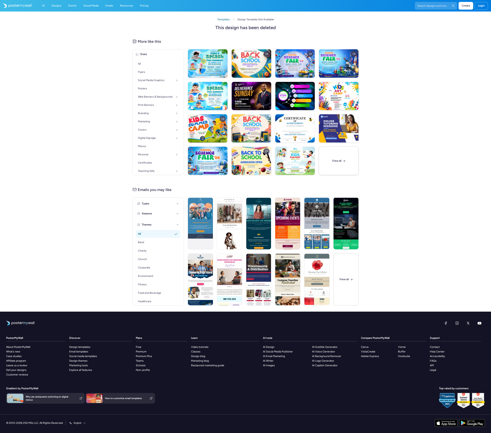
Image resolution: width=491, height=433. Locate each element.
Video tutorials (199, 347)
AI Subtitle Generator (325, 347)
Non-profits (143, 370)
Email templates (78, 351)
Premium (141, 351)
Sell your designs (16, 370)
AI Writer (268, 360)
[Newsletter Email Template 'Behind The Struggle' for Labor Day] (317, 223)
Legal (433, 370)
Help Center (437, 351)
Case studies (14, 356)
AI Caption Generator (325, 365)
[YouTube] (479, 323)
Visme (402, 347)
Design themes (78, 360)
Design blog (198, 356)
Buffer (402, 351)
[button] (177, 203)
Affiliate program (16, 360)
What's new (13, 351)
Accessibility (437, 356)
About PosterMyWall (18, 347)
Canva (364, 347)
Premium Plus (144, 356)
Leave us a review (16, 365)
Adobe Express (370, 356)
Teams (140, 360)
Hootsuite (404, 356)
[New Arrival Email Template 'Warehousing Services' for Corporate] (258, 279)
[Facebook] (446, 323)
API (432, 365)
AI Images (269, 365)
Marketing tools (78, 365)
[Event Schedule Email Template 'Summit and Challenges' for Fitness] (287, 223)
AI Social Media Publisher (278, 351)
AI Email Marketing (274, 356)
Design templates (79, 347)
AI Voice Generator (323, 351)
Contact (435, 347)
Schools (141, 365)
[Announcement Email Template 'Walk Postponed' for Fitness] (200, 223)
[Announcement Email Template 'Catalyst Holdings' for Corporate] (258, 223)
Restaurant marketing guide (207, 365)
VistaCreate (368, 351)
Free (138, 347)
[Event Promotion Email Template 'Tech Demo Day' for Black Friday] (346, 223)
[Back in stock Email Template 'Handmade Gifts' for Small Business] (287, 279)
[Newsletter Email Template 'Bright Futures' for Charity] (200, 279)
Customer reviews (17, 374)
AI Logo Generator (323, 360)
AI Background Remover (326, 356)
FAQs (433, 360)
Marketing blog (200, 360)
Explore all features (80, 370)
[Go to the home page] (15, 6)
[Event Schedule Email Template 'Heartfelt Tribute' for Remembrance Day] (317, 279)
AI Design (268, 347)
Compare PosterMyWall (375, 338)
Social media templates (83, 356)
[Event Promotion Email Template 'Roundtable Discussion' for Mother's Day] (229, 279)
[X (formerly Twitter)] (468, 323)
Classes (195, 351)
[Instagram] (457, 323)
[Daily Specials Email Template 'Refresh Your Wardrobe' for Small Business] (229, 223)
